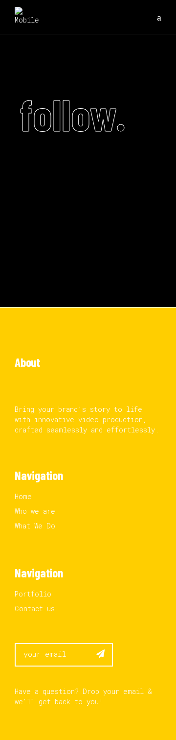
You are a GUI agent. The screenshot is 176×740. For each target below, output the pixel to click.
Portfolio (33, 593)
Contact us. (37, 608)
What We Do (35, 525)
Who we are (35, 511)
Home (23, 496)
